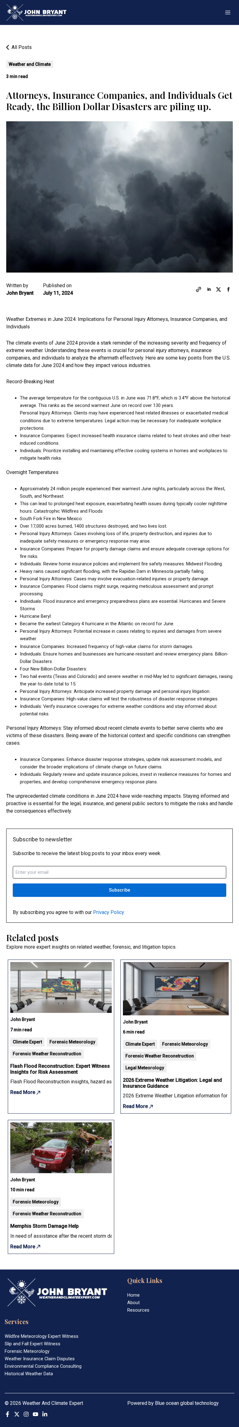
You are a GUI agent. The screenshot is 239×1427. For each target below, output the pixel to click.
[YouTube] (35, 1414)
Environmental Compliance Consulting (43, 1366)
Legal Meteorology (144, 1067)
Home (133, 1295)
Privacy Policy (108, 912)
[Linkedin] (45, 1414)
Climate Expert (27, 1041)
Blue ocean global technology (187, 1403)
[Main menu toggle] (227, 12)
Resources (138, 1310)
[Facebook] (7, 1414)
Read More (23, 1092)
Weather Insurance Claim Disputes (40, 1359)
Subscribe (119, 890)
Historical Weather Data (29, 1373)
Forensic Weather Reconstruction (47, 1053)
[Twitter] (17, 1414)
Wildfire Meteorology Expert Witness (41, 1336)
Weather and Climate (30, 64)
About (133, 1302)
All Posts (21, 47)
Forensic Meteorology (72, 1041)
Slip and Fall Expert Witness (32, 1344)
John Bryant (20, 293)
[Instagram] (26, 1414)
